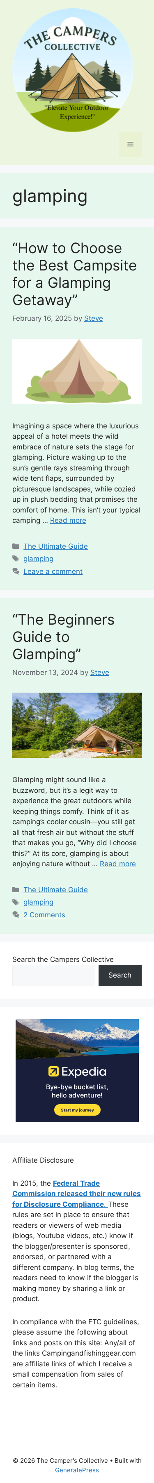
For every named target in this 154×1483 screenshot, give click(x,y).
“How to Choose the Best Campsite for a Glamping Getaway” (74, 273)
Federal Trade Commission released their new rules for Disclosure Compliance (76, 1193)
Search (119, 975)
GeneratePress (77, 1470)
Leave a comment (53, 571)
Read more (68, 520)
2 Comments (44, 915)
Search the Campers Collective (63, 959)
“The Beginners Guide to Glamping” (63, 637)
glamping (38, 559)
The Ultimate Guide (55, 546)
